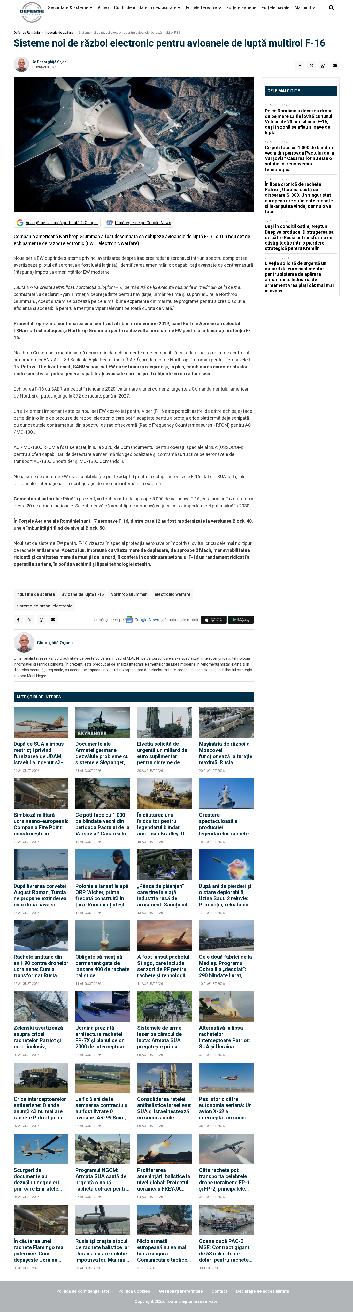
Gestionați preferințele (181, 1291)
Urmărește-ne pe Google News (143, 222)
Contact (219, 1291)
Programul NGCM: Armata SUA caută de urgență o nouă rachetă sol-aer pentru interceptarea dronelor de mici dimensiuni (102, 1179)
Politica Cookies (134, 1291)
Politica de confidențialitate (83, 1291)
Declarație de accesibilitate (262, 1291)
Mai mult (303, 7)
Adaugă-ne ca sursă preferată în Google (62, 222)
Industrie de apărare (59, 32)
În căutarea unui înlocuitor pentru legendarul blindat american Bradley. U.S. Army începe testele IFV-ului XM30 (163, 824)
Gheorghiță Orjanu (52, 62)
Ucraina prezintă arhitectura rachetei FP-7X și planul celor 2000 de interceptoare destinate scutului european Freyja (101, 1037)
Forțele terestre (201, 7)
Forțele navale (275, 7)
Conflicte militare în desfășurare (145, 7)
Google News (147, 619)
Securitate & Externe (68, 7)
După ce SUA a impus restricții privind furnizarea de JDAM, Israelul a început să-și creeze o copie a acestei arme (40, 753)
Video (103, 7)
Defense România (27, 32)
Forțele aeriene (241, 7)
